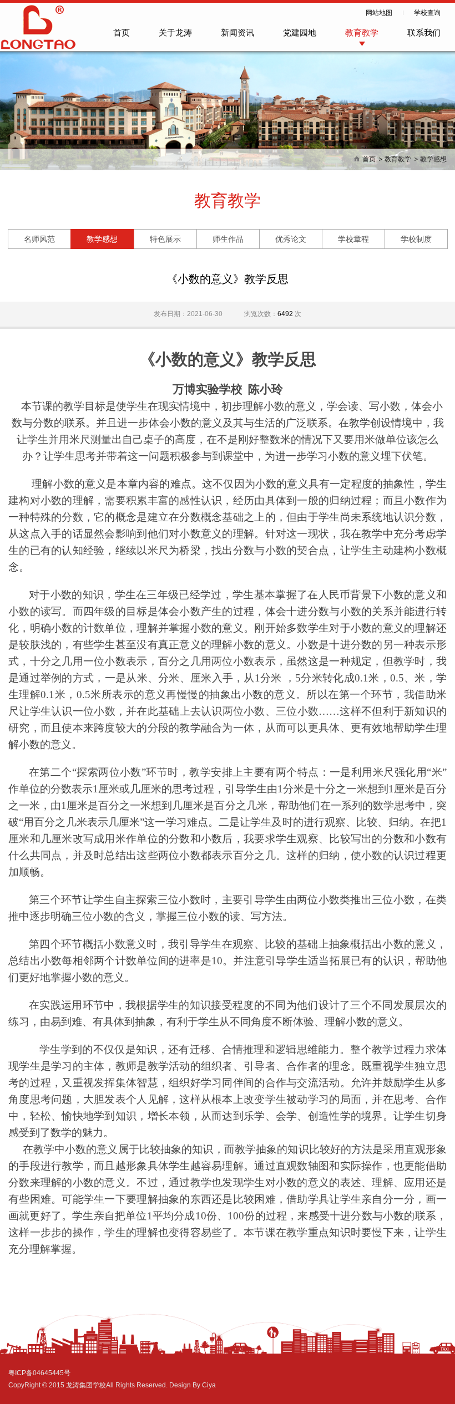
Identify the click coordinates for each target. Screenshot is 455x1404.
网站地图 (379, 13)
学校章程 (353, 239)
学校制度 (416, 239)
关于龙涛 (175, 32)
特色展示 (165, 239)
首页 (121, 32)
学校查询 (427, 13)
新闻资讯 (237, 32)
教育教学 (361, 32)
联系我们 (424, 32)
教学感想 (433, 159)
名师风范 (39, 239)
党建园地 (299, 32)
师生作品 (228, 239)
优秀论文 (290, 239)
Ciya (209, 1385)
